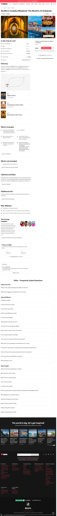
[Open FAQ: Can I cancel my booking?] (54, 317)
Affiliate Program (15, 493)
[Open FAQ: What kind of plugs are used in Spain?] (54, 399)
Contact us (48, 3)
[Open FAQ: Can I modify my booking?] (54, 309)
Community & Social (27, 463)
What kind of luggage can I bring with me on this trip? (13, 292)
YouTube (24, 468)
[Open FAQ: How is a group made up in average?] (54, 335)
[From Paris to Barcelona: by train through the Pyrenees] (51, 433)
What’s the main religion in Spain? (9, 403)
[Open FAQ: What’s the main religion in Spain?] (54, 403)
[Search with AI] (12, 4)
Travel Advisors (14, 491)
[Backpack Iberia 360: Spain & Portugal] (42, 433)
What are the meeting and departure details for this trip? (14, 287)
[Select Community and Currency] (52, 4)
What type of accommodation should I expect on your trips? (15, 343)
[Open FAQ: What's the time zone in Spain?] (54, 373)
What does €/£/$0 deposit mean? (9, 313)
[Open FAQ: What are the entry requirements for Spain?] (54, 369)
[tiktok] (53, 454)
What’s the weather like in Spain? (8, 412)
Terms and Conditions (29, 459)
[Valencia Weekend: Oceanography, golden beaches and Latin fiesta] (23, 433)
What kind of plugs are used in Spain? (9, 399)
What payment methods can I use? (9, 321)
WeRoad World (15, 463)
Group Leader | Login (38, 468)
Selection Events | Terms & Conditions (39, 470)
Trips (5, 8)
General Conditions (49, 472)
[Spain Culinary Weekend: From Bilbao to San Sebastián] (5, 433)
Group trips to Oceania (5, 476)
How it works (14, 465)
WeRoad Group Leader (39, 463)
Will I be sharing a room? (6, 360)
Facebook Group (26, 469)
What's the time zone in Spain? (8, 373)
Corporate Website (4, 491)
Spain (13, 8)
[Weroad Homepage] (7, 454)
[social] (43, 454)
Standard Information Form (49, 475)
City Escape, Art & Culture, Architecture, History (26, 59)
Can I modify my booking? (7, 309)
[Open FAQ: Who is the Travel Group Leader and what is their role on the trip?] (54, 352)
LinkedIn (2, 493)
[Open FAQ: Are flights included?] (54, 300)
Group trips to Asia (4, 466)
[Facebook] (48, 454)
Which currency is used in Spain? (8, 377)
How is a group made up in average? (9, 334)
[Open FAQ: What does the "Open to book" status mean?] (54, 330)
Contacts (47, 465)
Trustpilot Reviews (15, 469)
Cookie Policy (48, 478)
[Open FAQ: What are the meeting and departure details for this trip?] (54, 287)
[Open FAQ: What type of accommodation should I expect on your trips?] (54, 343)
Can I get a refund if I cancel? (7, 304)
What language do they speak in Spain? (10, 394)
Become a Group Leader (39, 466)
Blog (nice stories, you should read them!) (27, 472)
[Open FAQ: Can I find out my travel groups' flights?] (54, 326)
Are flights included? (6, 300)
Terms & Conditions (49, 471)
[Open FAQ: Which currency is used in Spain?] (54, 377)
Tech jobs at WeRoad (4, 490)
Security (47, 479)
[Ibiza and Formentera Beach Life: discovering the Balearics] (33, 433)
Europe (8, 8)
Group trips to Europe (4, 465)
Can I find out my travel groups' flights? (10, 326)
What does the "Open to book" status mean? (11, 330)
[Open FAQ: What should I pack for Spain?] (54, 408)
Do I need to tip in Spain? (7, 386)
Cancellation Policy (49, 469)
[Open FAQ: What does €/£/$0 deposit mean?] (54, 313)
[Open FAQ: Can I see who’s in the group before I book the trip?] (54, 339)
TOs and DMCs (14, 489)
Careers (2, 488)
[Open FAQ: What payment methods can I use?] (54, 322)
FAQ (46, 466)
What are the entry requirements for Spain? (11, 369)
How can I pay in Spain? (6, 382)
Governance (48, 481)
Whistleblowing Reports (50, 482)
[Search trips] (10, 4)
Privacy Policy (48, 476)
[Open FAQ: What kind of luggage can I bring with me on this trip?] (54, 292)
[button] (16, 95)
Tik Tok (24, 466)
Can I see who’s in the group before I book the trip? (13, 339)
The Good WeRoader (15, 468)
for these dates (17, 256)
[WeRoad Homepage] (4, 4)
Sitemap (47, 484)
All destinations (3, 478)
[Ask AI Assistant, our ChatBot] (53, 513)
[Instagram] (50, 454)
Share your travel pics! (27, 473)
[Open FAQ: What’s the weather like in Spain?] (54, 412)
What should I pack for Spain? (8, 407)
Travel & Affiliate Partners (15, 488)
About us (13, 466)
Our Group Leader (38, 465)
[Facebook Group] (46, 454)
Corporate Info (4, 487)
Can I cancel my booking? (7, 317)
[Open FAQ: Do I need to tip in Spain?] (54, 386)
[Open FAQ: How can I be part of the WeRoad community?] (54, 356)
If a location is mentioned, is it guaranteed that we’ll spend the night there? (18, 347)
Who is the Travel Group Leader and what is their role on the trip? (16, 352)
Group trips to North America (4, 470)
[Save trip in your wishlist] (53, 48)
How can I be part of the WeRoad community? (11, 356)
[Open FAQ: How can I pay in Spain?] (54, 382)
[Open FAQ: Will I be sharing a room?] (54, 360)
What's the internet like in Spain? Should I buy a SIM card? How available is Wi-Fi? (20, 390)
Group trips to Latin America (4, 473)
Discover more (16, 272)
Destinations (3, 463)
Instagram (25, 465)
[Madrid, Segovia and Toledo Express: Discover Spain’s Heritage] (14, 433)
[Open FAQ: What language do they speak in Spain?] (54, 395)
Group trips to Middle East (5, 475)
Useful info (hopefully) (50, 463)
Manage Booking (49, 468)
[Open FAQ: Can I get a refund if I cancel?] (54, 304)
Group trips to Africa (4, 468)
